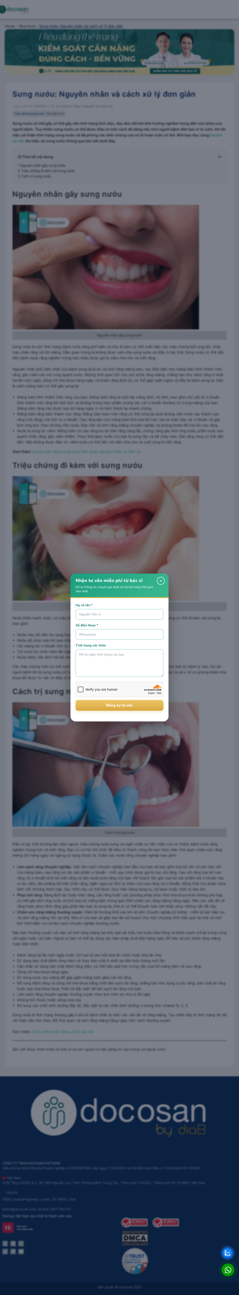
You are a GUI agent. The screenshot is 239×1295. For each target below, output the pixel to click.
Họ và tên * (84, 605)
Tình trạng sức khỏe (91, 645)
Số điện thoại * (87, 625)
